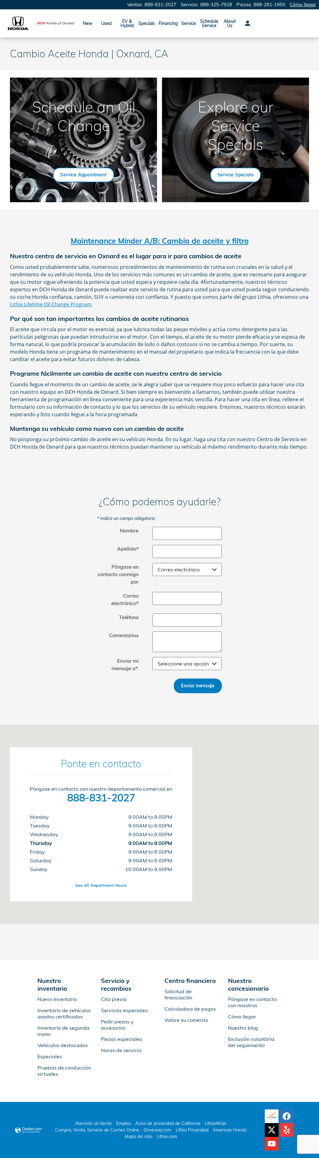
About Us (230, 23)
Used (106, 23)
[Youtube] (272, 1144)
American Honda (229, 1130)
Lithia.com (167, 1136)
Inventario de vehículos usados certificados (64, 1013)
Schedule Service (209, 23)
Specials (146, 23)
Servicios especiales (124, 1010)
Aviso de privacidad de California (167, 1123)
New (87, 23)
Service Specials (235, 175)
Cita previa (114, 999)
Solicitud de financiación (178, 994)
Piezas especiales (121, 1039)
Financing (168, 23)
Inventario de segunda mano (63, 1031)
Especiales (49, 1056)
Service (188, 23)
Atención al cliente (93, 1123)
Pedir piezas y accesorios (117, 1024)
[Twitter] (272, 1130)
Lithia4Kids (215, 1123)
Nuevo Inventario (57, 999)
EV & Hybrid (127, 23)
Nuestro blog (243, 1028)
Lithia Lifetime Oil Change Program (50, 304)
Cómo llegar (242, 1016)
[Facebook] (286, 1116)
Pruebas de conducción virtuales (64, 1071)
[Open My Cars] (246, 23)
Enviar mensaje (198, 686)
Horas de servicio (121, 1050)
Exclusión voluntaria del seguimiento (251, 1042)
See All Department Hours (100, 885)
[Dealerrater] (272, 1116)
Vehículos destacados (62, 1045)
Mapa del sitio (138, 1136)
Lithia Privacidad (192, 1130)
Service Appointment (83, 175)
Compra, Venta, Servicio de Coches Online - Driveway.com (113, 1130)
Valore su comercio (186, 1020)
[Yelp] (286, 1130)
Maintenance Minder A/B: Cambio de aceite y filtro (160, 240)
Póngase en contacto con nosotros (252, 1002)
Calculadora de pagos (190, 1009)
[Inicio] (18, 23)
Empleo (123, 1123)
